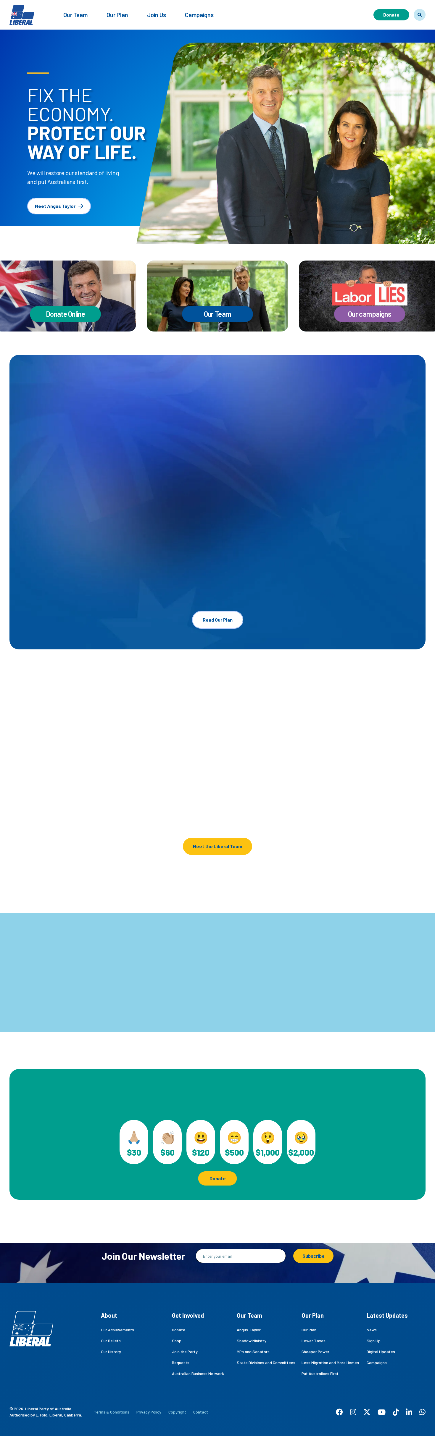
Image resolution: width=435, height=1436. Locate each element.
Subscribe (313, 1256)
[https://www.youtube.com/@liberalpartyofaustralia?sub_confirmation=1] (382, 1412)
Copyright (177, 1411)
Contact (200, 1411)
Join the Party (185, 1351)
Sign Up (374, 1340)
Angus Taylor (37, 799)
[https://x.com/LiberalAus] (366, 1412)
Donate (391, 14)
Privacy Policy (148, 1411)
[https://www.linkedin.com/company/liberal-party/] (409, 1412)
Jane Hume (140, 799)
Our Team (75, 14)
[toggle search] (420, 15)
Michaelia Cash (251, 799)
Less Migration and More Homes (330, 1362)
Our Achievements (117, 1329)
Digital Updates (381, 1351)
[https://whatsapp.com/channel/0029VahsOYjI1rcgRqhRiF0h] (422, 1412)
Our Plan (117, 14)
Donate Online (65, 314)
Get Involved (188, 1315)
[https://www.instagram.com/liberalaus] (353, 1412)
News (372, 1329)
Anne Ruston (355, 794)
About (109, 1315)
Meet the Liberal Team (217, 846)
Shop (176, 1340)
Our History (111, 1351)
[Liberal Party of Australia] (21, 11)
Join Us (156, 14)
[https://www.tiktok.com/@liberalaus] (396, 1412)
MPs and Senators (253, 1351)
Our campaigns (369, 314)
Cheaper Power (315, 1351)
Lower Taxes (314, 1340)
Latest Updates (387, 1315)
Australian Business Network (198, 1373)
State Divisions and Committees (266, 1362)
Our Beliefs (111, 1340)
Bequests (180, 1362)
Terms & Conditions (111, 1411)
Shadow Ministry (251, 1340)
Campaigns (199, 14)
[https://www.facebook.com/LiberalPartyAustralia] (339, 1412)
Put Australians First (320, 1373)
